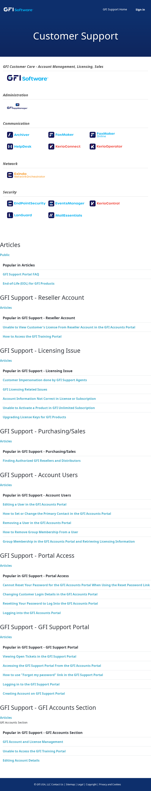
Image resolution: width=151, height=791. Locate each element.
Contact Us (57, 784)
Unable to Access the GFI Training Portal (34, 751)
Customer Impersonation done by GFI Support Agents (45, 380)
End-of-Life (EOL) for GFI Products (28, 283)
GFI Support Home (115, 9)
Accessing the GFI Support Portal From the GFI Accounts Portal (52, 665)
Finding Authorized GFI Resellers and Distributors (42, 460)
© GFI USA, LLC (42, 784)
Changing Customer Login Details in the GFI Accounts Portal (50, 594)
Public (5, 255)
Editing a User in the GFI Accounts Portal (34, 504)
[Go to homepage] (18, 9)
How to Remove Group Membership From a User (40, 532)
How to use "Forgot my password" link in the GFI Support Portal (53, 675)
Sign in (140, 9)
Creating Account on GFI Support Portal (34, 693)
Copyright (91, 784)
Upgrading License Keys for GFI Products (34, 417)
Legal (80, 784)
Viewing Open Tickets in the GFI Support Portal (39, 656)
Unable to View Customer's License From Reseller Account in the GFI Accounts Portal (69, 327)
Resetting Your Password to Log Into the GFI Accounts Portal (50, 603)
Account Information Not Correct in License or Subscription (49, 398)
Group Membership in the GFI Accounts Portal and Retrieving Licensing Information (69, 541)
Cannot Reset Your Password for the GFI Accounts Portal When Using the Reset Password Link (76, 585)
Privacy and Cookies (110, 784)
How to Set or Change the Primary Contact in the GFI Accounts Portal (57, 513)
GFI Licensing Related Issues (25, 389)
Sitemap (70, 784)
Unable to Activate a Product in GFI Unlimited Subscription (49, 408)
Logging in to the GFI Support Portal (31, 684)
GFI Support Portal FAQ (21, 274)
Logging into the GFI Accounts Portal (32, 613)
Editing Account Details (21, 760)
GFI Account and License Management (33, 742)
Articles (6, 307)
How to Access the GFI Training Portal (32, 336)
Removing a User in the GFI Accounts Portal (37, 523)
